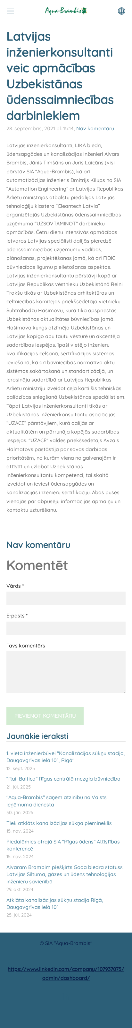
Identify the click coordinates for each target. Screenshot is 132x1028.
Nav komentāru (95, 128)
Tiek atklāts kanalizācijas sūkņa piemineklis (59, 823)
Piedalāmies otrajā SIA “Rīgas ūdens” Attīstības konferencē (63, 845)
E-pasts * (17, 615)
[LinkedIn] (66, 995)
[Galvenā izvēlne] (10, 11)
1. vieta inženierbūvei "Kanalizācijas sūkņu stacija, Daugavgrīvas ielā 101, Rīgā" (65, 756)
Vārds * (15, 586)
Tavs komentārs (25, 645)
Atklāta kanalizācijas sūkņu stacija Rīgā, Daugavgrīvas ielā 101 (54, 903)
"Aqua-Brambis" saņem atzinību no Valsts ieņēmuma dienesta (56, 800)
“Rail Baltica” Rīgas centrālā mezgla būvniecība (63, 778)
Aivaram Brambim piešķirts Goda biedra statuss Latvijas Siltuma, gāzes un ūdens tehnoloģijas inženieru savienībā (64, 874)
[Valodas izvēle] (121, 11)
